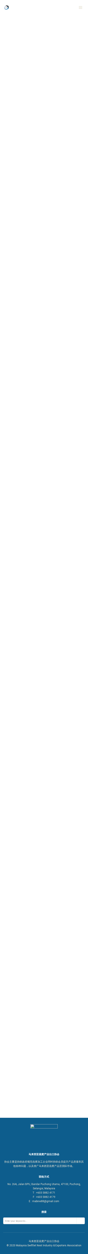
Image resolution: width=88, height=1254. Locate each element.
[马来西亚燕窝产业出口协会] (22, 7)
